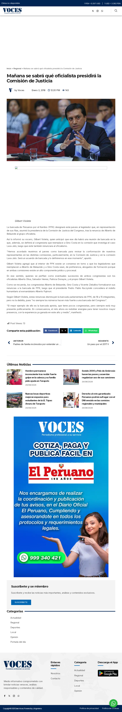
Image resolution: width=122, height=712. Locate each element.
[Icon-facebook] (5, 696)
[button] (84, 11)
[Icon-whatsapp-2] (102, 11)
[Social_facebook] (88, 11)
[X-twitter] (93, 11)
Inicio (9, 68)
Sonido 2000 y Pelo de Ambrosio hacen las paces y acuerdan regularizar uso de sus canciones (98, 374)
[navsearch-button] (116, 11)
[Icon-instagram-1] (97, 11)
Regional (17, 68)
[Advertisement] (61, 38)
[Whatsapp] (18, 696)
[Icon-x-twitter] (9, 696)
